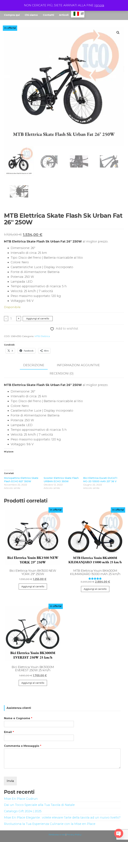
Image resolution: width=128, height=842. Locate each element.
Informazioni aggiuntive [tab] (78, 365)
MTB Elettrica (42, 336)
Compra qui (12, 14)
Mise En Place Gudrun (21, 799)
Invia (10, 781)
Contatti (48, 14)
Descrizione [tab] (33, 365)
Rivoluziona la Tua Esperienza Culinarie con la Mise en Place (49, 824)
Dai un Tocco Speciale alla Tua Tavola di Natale (39, 805)
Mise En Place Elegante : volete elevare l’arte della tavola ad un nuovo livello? (62, 817)
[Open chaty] (118, 833)
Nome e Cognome (18, 718)
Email (9, 732)
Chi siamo (31, 14)
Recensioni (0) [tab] (62, 373)
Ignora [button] (99, 5)
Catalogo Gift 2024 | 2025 (23, 811)
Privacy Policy (74, 834)
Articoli (63, 14)
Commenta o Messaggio (22, 745)
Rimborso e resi (57, 834)
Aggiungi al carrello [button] (32, 586)
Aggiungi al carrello (37, 318)
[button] (118, 33)
